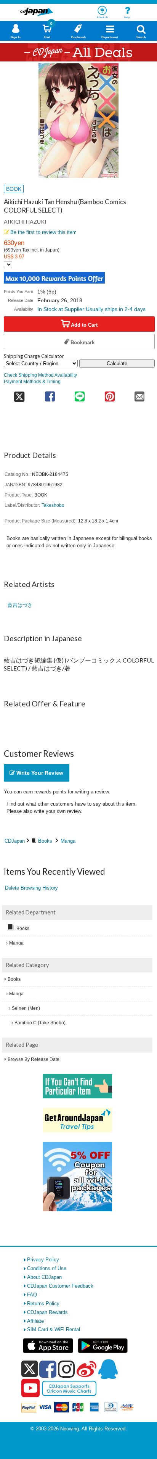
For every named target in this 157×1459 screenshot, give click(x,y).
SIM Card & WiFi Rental (53, 1329)
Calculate (117, 363)
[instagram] (66, 1369)
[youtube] (30, 1388)
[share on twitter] (19, 394)
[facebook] (47, 1369)
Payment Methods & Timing (32, 381)
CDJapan (15, 841)
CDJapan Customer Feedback (60, 1286)
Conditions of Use (46, 1268)
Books (45, 841)
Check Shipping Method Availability (40, 374)
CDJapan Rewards (47, 1312)
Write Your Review (39, 773)
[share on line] (80, 394)
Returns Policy (43, 1303)
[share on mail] (140, 394)
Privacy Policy (43, 1259)
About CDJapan (44, 1277)
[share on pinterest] (109, 394)
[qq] (108, 1369)
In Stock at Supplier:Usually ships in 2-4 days (91, 309)
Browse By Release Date (33, 1059)
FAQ (32, 1295)
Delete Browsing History (31, 888)
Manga (68, 841)
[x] (29, 1369)
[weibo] (86, 1369)
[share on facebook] (50, 394)
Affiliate (35, 1321)
